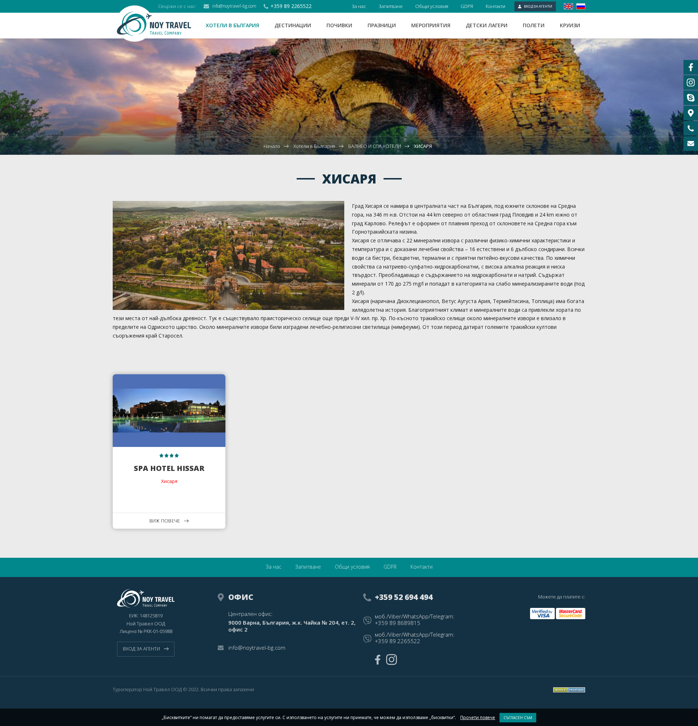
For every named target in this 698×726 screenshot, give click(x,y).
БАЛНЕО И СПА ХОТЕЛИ (374, 146)
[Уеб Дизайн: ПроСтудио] (569, 690)
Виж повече (164, 520)
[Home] (159, 23)
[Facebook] (377, 660)
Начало (272, 146)
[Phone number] (690, 128)
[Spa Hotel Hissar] (169, 451)
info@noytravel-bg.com (234, 6)
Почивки (339, 25)
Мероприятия (430, 25)
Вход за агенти (538, 6)
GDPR (467, 6)
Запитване (390, 6)
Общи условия (431, 6)
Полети (534, 25)
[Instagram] (391, 659)
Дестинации (292, 25)
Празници (382, 25)
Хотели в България (232, 25)
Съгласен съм (518, 717)
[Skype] (690, 97)
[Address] (690, 113)
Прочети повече (477, 718)
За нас (359, 6)
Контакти (495, 6)
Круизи (570, 25)
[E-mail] (690, 143)
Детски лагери (487, 25)
